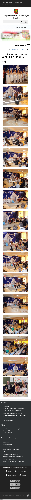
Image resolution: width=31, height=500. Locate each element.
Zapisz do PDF (14, 49)
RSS (4, 452)
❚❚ (3, 38)
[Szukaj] (22, 22)
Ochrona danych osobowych (11, 449)
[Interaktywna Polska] (28, 495)
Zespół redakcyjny (8, 420)
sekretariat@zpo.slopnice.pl (14, 413)
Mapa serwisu (18, 2)
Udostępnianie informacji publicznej (13, 456)
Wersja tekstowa (6, 4)
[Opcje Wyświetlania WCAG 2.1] (26, 22)
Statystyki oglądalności (9, 459)
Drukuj (23, 49)
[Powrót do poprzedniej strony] (28, 50)
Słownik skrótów (7, 444)
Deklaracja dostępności (7, 2)
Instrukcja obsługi (8, 447)
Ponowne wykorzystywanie (10, 454)
